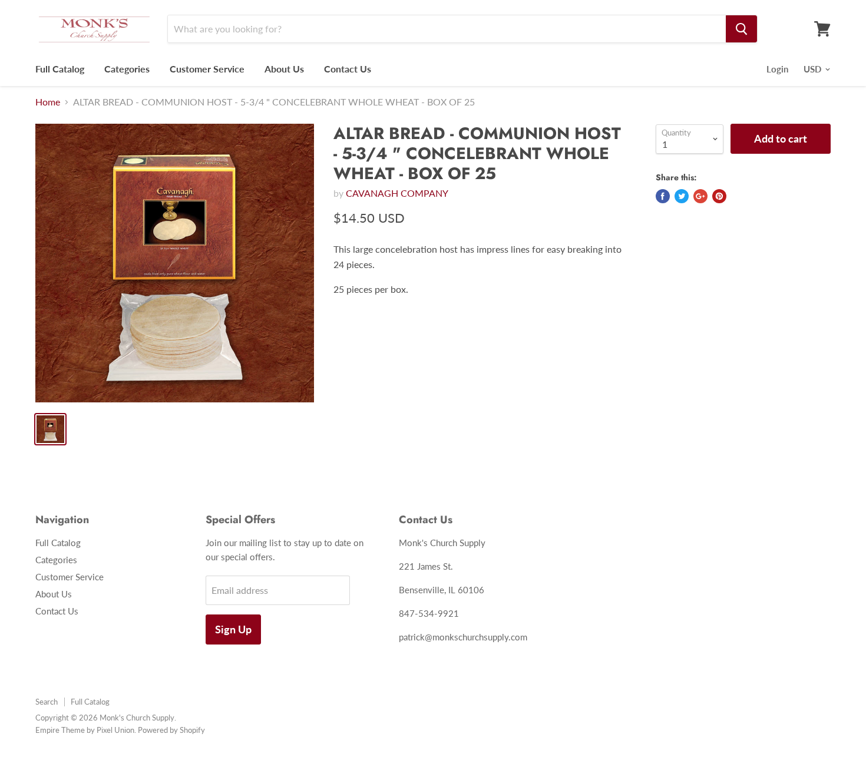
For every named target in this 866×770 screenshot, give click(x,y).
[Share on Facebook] (663, 196)
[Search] (741, 28)
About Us (284, 68)
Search (46, 701)
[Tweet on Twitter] (682, 196)
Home (47, 102)
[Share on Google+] (700, 196)
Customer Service (207, 68)
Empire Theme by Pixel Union (84, 730)
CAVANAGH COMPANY (397, 193)
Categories (127, 68)
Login (777, 69)
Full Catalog (59, 68)
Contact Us (347, 68)
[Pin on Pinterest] (719, 196)
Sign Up (233, 629)
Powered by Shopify (171, 730)
